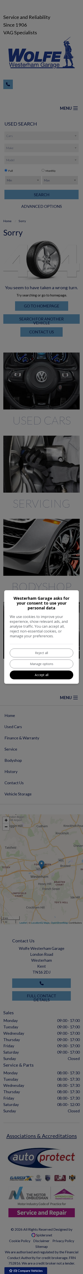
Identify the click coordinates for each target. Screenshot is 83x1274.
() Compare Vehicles (28, 1270)
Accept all (41, 675)
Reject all (41, 653)
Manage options (41, 664)
